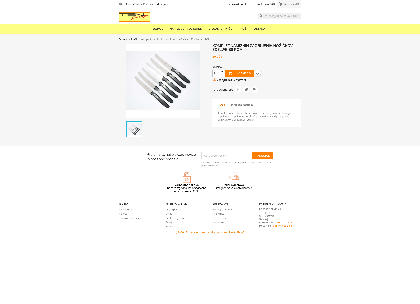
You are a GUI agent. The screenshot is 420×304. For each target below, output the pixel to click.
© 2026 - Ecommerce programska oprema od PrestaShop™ (210, 232)
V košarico (240, 73)
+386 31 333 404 (132, 4)
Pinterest (254, 89)
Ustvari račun (219, 218)
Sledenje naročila (222, 209)
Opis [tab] (222, 104)
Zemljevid (171, 222)
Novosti (123, 213)
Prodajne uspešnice (130, 218)
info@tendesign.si (157, 4)
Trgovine (171, 226)
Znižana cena (126, 209)
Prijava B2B (218, 213)
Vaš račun (220, 203)
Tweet (246, 89)
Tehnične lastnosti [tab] (242, 104)
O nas (169, 213)
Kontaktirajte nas (175, 218)
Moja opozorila (220, 222)
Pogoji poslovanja (175, 209)
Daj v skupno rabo (238, 89)
